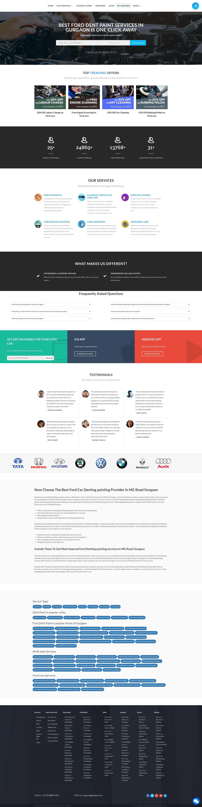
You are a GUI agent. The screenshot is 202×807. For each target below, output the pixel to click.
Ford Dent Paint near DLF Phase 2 (67, 637)
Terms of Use (137, 805)
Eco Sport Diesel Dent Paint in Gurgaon (46, 685)
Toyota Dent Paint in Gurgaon (107, 657)
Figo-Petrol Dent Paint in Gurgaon (44, 681)
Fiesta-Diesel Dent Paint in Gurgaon (92, 681)
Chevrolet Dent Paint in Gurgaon (64, 661)
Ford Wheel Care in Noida (144, 741)
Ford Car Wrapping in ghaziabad (69, 761)
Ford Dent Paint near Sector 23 (114, 637)
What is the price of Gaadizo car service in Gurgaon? (28, 304)
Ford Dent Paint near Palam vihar (44, 641)
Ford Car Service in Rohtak (159, 719)
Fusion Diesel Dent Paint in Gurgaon (153, 685)
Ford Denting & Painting (57, 222)
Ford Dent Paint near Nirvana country (121, 633)
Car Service (52, 717)
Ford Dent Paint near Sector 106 (44, 646)
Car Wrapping (92, 607)
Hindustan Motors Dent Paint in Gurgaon (67, 670)
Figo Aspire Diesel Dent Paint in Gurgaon (99, 685)
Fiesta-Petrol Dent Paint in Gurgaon (116, 681)
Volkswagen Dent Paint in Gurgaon (108, 661)
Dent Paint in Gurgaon (55, 617)
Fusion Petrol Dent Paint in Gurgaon (45, 689)
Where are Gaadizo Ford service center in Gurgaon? (28, 318)
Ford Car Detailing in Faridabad (88, 775)
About (38, 720)
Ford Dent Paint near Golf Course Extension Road (95, 641)
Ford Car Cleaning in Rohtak (160, 736)
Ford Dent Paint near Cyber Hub (136, 628)
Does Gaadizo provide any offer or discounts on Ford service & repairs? (132, 318)
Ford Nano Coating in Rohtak (160, 767)
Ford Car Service (53, 195)
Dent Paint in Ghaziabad (119, 617)
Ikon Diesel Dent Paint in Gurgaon (69, 689)
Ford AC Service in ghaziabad (68, 752)
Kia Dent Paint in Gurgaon (112, 670)
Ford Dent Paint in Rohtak (159, 727)
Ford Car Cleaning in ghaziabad (69, 736)
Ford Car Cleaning (141, 195)
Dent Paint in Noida (103, 617)
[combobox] (77, 42)
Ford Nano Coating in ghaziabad (69, 769)
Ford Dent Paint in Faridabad (87, 727)
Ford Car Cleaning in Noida (143, 733)
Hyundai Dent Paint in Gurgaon (64, 657)
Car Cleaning (57, 607)
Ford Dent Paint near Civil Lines (66, 646)
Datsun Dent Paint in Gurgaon (152, 661)
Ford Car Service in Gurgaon (125, 719)
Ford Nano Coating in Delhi (108, 764)
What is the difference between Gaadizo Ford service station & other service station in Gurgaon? (140, 304)
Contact (39, 727)
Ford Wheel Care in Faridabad (88, 742)
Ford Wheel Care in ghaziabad (69, 744)
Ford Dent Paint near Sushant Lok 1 (91, 637)
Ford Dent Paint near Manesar (145, 641)
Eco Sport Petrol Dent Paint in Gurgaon (72, 685)
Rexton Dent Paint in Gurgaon (92, 670)
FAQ (38, 724)
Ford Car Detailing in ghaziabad (69, 777)
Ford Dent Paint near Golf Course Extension (94, 633)
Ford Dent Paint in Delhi (110, 726)
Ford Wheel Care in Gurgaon (126, 744)
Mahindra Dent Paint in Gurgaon (129, 657)
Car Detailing (115, 607)
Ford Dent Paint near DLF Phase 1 (44, 633)
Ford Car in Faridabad (88, 735)
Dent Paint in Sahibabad (137, 617)
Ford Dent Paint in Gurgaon (42, 661)
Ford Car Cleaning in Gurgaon (126, 736)
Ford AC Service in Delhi (108, 747)
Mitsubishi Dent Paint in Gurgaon (64, 665)
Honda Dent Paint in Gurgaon (86, 657)
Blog (38, 731)
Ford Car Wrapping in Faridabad (88, 758)
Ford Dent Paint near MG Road (136, 637)
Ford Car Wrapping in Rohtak (160, 758)
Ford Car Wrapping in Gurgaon (126, 761)
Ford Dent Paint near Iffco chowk (123, 641)
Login (38, 742)
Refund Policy (161, 805)
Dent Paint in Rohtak (88, 617)
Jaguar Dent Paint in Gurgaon (43, 670)
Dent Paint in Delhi (39, 617)
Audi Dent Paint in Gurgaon (86, 665)
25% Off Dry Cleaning (118, 112)
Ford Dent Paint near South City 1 (146, 633)
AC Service (82, 607)
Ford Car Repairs (96, 222)
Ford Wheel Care (140, 222)
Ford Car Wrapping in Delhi (109, 756)
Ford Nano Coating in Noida (143, 764)
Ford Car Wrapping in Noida (143, 756)
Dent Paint (47, 607)
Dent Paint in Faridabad (72, 617)
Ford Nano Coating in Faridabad (87, 767)
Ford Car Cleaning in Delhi (109, 733)
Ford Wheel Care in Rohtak (161, 743)
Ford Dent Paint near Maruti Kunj (67, 641)
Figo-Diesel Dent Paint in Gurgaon (68, 681)
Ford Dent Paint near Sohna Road (67, 633)
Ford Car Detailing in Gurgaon (126, 777)
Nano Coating (104, 607)
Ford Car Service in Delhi (108, 719)
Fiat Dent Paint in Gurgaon (125, 665)
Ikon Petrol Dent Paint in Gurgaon (92, 689)
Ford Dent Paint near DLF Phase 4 (44, 637)
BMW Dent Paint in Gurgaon (106, 665)
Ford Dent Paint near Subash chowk (67, 628)
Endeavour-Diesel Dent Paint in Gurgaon (142, 681)
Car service (37, 607)
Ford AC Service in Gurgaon (125, 752)
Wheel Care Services (70, 607)
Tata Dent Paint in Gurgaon (149, 657)
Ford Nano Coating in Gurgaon (126, 769)
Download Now (85, 354)
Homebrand (40, 717)
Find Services (138, 42)
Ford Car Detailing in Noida (143, 772)
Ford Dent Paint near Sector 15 (90, 628)
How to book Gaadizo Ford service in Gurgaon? (125, 311)
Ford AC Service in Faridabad (87, 750)
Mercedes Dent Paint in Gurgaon (146, 665)
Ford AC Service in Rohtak (159, 750)
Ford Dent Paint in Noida (144, 726)
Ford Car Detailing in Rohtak (160, 775)
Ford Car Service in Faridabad (87, 719)
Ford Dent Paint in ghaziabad (68, 727)
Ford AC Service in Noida (142, 747)
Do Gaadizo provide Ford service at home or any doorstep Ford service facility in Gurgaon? (39, 311)
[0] (195, 5)
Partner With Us (39, 736)
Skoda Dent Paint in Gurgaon (42, 665)
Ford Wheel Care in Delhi (109, 741)
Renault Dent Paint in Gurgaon (85, 661)
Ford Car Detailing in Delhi (109, 772)
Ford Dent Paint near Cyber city (43, 628)
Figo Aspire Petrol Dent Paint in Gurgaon (127, 685)
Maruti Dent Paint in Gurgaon (43, 657)
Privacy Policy (149, 805)
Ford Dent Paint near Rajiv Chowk (112, 628)
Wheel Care (52, 727)
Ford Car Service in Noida (142, 719)
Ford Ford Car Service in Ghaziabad (70, 719)
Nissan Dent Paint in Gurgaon (131, 661)
